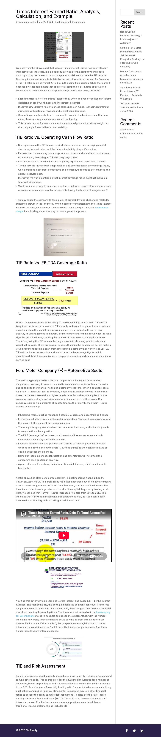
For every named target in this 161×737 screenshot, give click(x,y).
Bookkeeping (62, 22)
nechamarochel (27, 22)
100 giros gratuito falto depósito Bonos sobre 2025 (131, 107)
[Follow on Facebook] (127, 731)
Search (139, 12)
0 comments (78, 22)
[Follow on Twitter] (134, 731)
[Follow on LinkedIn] (142, 731)
